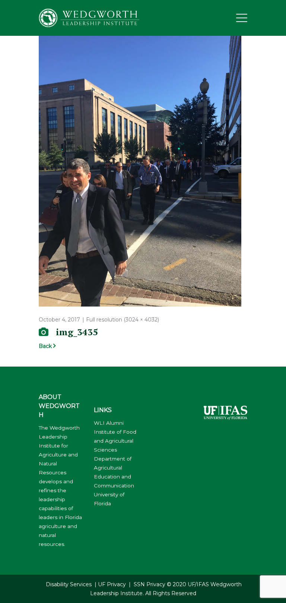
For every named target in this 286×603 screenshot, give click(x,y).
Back (45, 346)
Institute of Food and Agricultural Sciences (115, 441)
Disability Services (69, 584)
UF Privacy (112, 584)
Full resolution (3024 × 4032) (122, 319)
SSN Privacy (149, 584)
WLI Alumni (109, 423)
